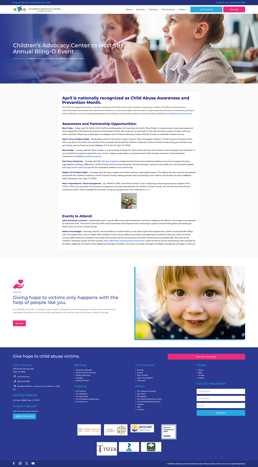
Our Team (141, 394)
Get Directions (23, 377)
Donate (234, 9)
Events (140, 373)
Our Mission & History (146, 391)
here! (147, 190)
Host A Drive (142, 375)
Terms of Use (216, 464)
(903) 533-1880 (237, 2)
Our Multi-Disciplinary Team (149, 399)
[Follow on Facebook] (14, 463)
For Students (81, 394)
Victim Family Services (86, 373)
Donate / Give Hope (206, 356)
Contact (140, 410)
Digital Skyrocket (238, 464)
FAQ (139, 407)
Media (182, 9)
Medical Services (83, 375)
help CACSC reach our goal (78, 167)
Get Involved (168, 9)
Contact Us (222, 2)
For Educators (82, 396)
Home (16, 58)
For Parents (81, 391)
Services (140, 9)
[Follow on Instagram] (20, 463)
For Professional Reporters (87, 399)
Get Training (206, 9)
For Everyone (81, 402)
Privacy (207, 464)
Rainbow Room (82, 380)
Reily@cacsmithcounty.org (180, 114)
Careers (140, 404)
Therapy (79, 378)
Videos (201, 378)
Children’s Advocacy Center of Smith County (185, 464)
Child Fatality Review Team (149, 402)
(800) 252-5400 (24, 416)
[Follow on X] (26, 463)
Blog (200, 373)
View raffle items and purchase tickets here (124, 241)
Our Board (141, 396)
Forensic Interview (84, 370)
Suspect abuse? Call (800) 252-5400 (31, 2)
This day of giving (109, 161)
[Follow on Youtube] (33, 463)
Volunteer (141, 380)
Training (153, 9)
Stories (201, 375)
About (129, 9)
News (23, 58)
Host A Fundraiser (145, 378)
